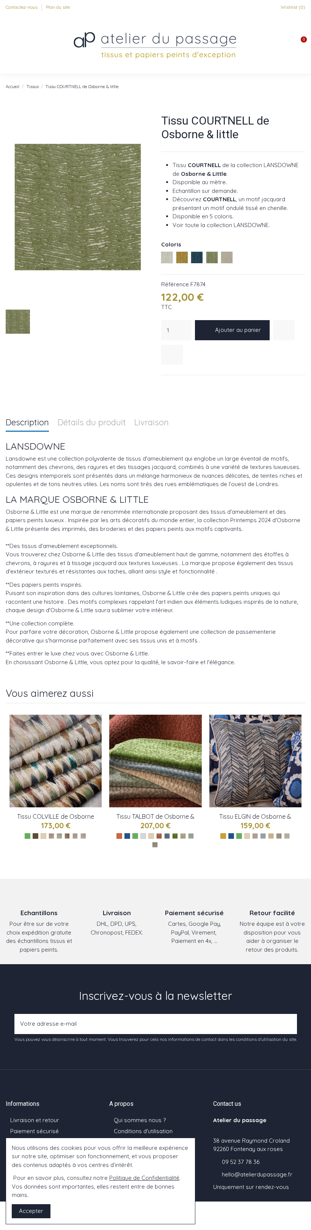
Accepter (31, 1210)
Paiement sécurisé (34, 1131)
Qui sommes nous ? (140, 1120)
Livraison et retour (34, 1120)
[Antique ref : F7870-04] (75, 836)
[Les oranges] (119, 836)
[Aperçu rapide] (96, 754)
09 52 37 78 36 (240, 1161)
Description (27, 423)
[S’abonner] (289, 1024)
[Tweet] (175, 384)
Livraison (151, 423)
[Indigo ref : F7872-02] (263, 836)
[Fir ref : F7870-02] (59, 836)
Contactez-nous (22, 7)
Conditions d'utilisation (143, 1131)
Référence (175, 284)
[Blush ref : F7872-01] (255, 836)
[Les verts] (27, 836)
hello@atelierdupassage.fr (257, 1174)
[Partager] (165, 384)
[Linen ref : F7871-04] (183, 836)
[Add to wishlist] (284, 330)
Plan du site (58, 7)
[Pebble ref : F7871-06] (155, 845)
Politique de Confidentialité (144, 1177)
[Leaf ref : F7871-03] (175, 836)
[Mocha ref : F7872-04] (279, 836)
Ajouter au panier (238, 329)
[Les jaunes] (223, 836)
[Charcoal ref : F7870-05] (83, 836)
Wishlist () (292, 7)
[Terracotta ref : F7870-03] (67, 836)
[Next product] (301, 86)
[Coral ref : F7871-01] (159, 836)
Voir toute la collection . (221, 225)
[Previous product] (293, 86)
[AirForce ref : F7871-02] (167, 836)
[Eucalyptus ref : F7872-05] (287, 836)
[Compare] (96, 740)
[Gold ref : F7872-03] (271, 836)
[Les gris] (143, 836)
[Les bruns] (35, 836)
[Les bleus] (127, 836)
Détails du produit (92, 423)
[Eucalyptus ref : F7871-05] (191, 836)
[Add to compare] (172, 355)
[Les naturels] (43, 836)
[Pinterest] (184, 384)
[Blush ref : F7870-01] (51, 836)
